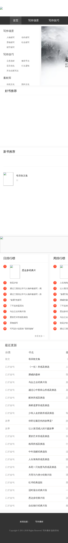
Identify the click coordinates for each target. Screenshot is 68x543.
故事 (7, 421)
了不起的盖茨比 (17, 306)
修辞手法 (25, 61)
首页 (15, 20)
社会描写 (25, 42)
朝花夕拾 (14, 283)
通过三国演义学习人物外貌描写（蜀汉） (26, 288)
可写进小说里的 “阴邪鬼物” (22, 329)
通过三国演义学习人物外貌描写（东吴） (26, 294)
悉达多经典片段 (29, 270)
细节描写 (11, 47)
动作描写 (25, 37)
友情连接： (25, 522)
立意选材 (11, 61)
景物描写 (11, 42)
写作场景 (33, 20)
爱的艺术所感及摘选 (19, 317)
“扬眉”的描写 (15, 300)
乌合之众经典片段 (18, 311)
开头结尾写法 (12, 71)
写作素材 (39, 522)
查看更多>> (40, 336)
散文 (7, 359)
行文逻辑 (25, 66)
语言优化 (11, 66)
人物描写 (11, 37)
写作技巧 (54, 20)
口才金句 (10, 367)
